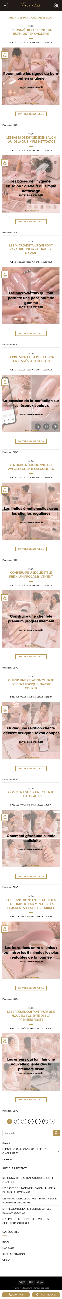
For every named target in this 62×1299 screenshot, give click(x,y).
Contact (17, 1294)
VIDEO (6, 1260)
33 (45, 1121)
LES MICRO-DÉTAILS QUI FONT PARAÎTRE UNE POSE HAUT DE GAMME (31, 249)
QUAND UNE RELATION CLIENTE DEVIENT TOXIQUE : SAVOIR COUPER (31, 684)
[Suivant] (52, 1121)
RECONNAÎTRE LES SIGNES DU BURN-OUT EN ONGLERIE (31, 32)
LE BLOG (7, 1159)
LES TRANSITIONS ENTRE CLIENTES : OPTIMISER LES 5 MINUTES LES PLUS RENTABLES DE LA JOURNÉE (31, 904)
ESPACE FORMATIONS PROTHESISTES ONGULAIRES (24, 1151)
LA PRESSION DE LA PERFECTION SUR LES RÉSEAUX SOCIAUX (31, 359)
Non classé (8, 1247)
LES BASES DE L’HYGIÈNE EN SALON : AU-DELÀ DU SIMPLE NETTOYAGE (31, 139)
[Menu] (5, 5)
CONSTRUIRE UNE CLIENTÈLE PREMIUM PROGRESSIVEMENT (31, 574)
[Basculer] (58, 1151)
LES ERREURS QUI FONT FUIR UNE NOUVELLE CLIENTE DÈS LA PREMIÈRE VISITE (31, 1015)
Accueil (6, 1142)
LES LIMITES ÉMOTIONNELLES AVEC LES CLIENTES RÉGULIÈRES (31, 466)
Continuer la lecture (31, 114)
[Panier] (56, 5)
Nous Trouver (47, 1294)
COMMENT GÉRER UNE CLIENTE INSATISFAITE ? (31, 794)
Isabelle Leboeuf (43, 42)
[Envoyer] (56, 1133)
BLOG (31, 26)
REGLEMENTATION (13, 1253)
